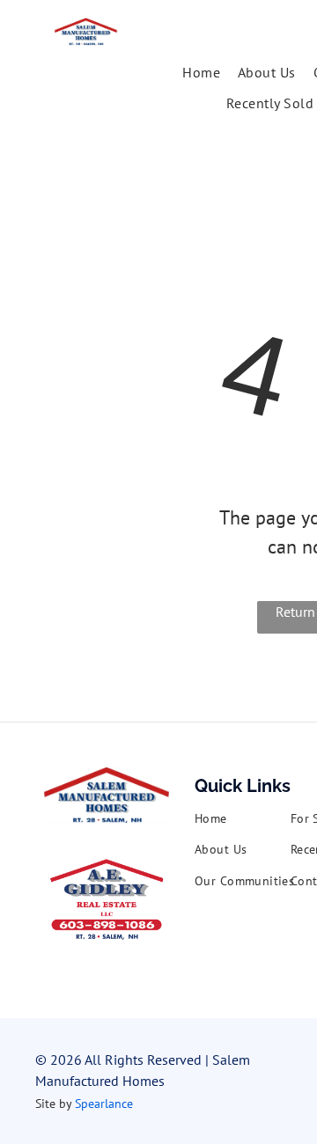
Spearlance (104, 1103)
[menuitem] (201, 72)
